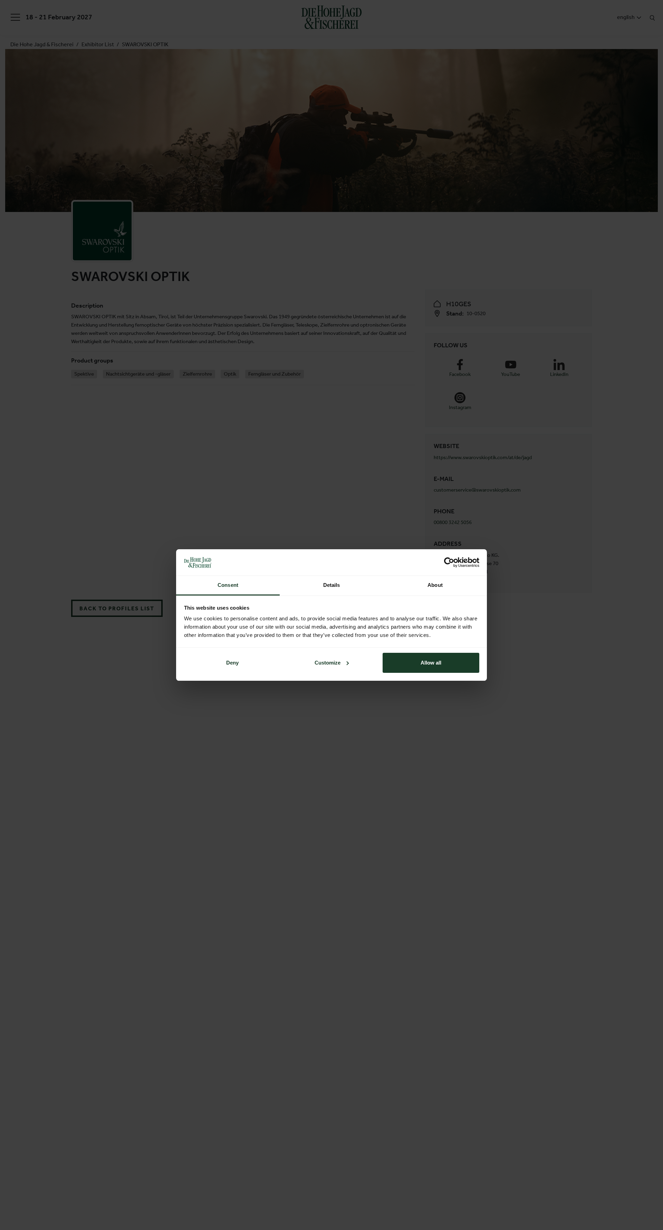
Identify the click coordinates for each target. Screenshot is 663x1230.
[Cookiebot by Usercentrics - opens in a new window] (449, 562)
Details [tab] (331, 585)
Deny (232, 663)
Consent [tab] (228, 585)
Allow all (431, 663)
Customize (327, 663)
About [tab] (435, 585)
